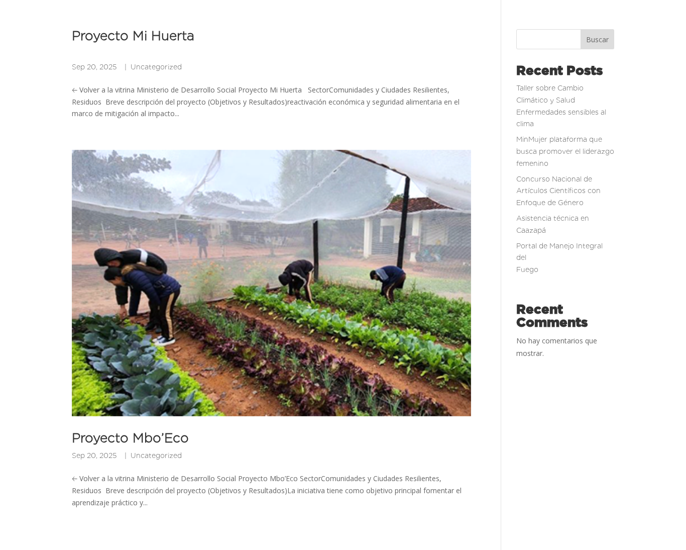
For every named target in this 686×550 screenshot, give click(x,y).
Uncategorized (156, 67)
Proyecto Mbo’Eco (130, 437)
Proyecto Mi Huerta (235, 42)
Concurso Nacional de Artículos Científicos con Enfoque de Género (558, 191)
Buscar (597, 39)
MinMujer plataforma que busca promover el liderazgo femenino (565, 151)
